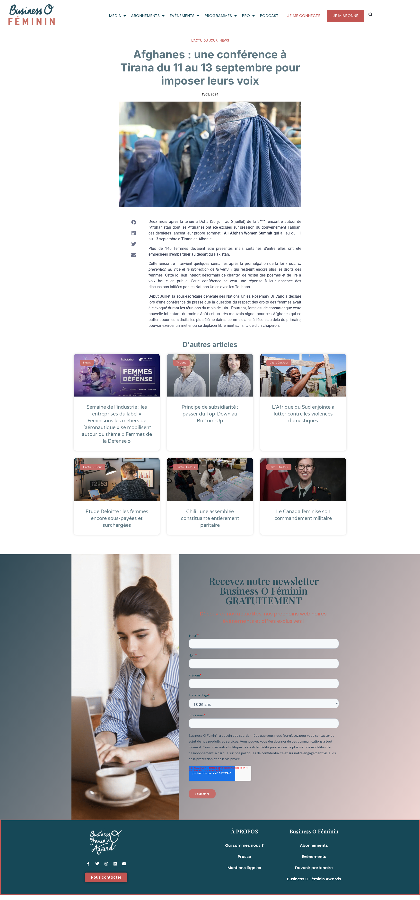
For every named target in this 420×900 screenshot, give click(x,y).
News (224, 40)
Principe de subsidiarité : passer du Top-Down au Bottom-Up (210, 414)
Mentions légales (244, 868)
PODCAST (269, 15)
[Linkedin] (115, 864)
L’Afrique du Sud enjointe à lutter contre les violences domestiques (303, 414)
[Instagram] (106, 864)
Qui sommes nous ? (244, 845)
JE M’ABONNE (345, 15)
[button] (370, 14)
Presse (244, 856)
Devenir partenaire (314, 868)
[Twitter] (97, 864)
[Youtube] (124, 864)
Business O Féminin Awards (314, 879)
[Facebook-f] (88, 864)
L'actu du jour (204, 40)
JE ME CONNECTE (303, 15)
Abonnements (314, 845)
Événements (314, 856)
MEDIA (115, 15)
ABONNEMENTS (145, 15)
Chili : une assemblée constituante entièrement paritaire (210, 518)
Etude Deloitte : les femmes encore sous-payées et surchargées (117, 518)
